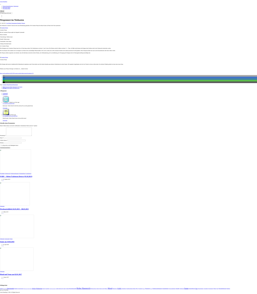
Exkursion (39, 288)
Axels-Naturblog (3, 1)
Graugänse (47, 288)
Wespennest (15, 84)
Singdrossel (182, 288)
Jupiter (98, 288)
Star (196, 288)
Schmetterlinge (165, 288)
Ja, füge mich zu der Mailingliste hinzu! (9, 145)
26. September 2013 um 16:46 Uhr (10, 116)
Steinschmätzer (201, 288)
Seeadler (177, 288)
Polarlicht (147, 288)
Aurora (16, 288)
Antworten (5, 108)
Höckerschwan (93, 288)
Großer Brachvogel (59, 288)
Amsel (1, 288)
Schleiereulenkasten (14, 173)
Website (1, 142)
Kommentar (3, 135)
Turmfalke (206, 288)
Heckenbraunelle (72, 288)
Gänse (64, 288)
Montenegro (115, 288)
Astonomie (4, 288)
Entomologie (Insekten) (16, 23)
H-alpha (67, 288)
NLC (137, 288)
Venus (214, 288)
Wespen (23, 23)
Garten (43, 288)
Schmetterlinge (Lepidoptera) (25, 173)
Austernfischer (20, 288)
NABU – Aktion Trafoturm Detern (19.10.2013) (16, 176)
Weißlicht (228, 288)
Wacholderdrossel (222, 288)
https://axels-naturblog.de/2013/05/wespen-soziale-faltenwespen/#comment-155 (17, 73)
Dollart (34, 288)
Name (1, 137)
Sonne (11, 238)
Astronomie (7, 238)
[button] (4, 76)
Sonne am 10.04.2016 (7, 242)
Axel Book (8, 23)
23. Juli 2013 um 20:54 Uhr (8, 103)
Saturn (151, 288)
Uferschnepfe (210, 288)
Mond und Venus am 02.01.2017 (11, 274)
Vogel (217, 288)
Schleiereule (7, 173)
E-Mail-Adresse (3, 140)
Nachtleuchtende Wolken (131, 288)
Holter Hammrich (83, 288)
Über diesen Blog (6, 8)
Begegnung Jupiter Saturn (28, 288)
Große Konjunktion (52, 288)
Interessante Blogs (6, 7)
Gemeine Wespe (6, 84)
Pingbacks (5, 94)
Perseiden (140, 288)
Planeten (143, 288)
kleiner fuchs (101, 288)
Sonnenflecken (192, 288)
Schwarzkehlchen (172, 288)
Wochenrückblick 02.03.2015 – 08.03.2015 (14, 209)
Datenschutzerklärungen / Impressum (10, 6)
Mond (110, 288)
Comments (5, 93)
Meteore (106, 288)
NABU (119, 288)
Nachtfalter (2, 173)
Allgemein (2, 206)
